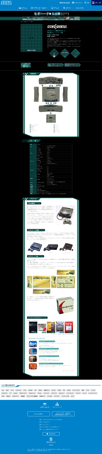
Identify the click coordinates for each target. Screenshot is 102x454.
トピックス (79, 8)
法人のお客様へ (38, 414)
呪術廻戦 (22, 396)
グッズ (87, 390)
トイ (10, 393)
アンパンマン (56, 396)
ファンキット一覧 (65, 396)
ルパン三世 (49, 396)
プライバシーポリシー (45, 424)
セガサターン (25, 21)
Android (30, 390)
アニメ (56, 8)
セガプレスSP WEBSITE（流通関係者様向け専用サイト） (63, 414)
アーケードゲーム (76, 390)
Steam (59, 390)
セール (72, 396)
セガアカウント (16, 396)
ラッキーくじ (46, 393)
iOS (35, 390)
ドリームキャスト (70, 393)
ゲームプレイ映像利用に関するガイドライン (49, 429)
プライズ (93, 390)
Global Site (52, 434)
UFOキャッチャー (23, 393)
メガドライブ (54, 393)
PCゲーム (53, 390)
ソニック (84, 393)
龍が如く (8, 396)
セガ (3, 390)
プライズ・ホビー (40, 8)
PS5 (64, 390)
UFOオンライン (32, 393)
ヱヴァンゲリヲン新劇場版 (32, 396)
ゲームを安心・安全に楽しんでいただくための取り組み (51, 419)
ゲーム (24, 8)
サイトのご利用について (45, 422)
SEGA (7, 390)
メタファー (78, 393)
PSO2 (3, 396)
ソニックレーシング (92, 393)
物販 (83, 390)
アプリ (25, 390)
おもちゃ (15, 393)
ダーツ (68, 8)
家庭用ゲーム (46, 390)
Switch (68, 390)
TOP (21, 21)
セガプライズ (4, 393)
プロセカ (39, 393)
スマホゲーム (18, 390)
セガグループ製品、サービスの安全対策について (50, 427)
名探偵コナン (42, 396)
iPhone (40, 390)
